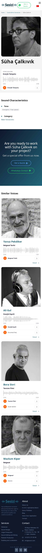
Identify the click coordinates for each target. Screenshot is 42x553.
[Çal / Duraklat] (4, 87)
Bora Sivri (9, 384)
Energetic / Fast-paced (10, 109)
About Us (25, 505)
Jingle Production (6, 532)
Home (3, 12)
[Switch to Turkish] (37, 6)
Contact (24, 518)
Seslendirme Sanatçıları (13, 12)
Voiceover (4, 527)
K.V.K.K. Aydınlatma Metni (30, 508)
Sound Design (5, 529)
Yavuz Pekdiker (12, 241)
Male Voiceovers (7, 120)
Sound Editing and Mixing (9, 535)
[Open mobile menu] (40, 3)
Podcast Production (7, 537)
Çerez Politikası (27, 510)
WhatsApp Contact (19, 171)
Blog (23, 513)
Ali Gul (7, 310)
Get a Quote (25, 5)
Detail (35, 263)
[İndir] (37, 88)
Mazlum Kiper (11, 458)
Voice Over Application (29, 516)
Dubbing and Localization (9, 540)
